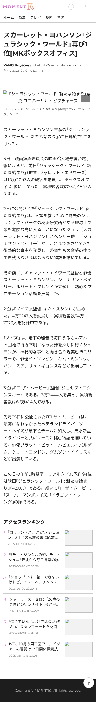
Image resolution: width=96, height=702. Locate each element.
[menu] (91, 6)
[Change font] (76, 77)
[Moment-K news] (19, 6)
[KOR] (71, 6)
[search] (81, 6)
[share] (88, 77)
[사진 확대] (85, 98)
